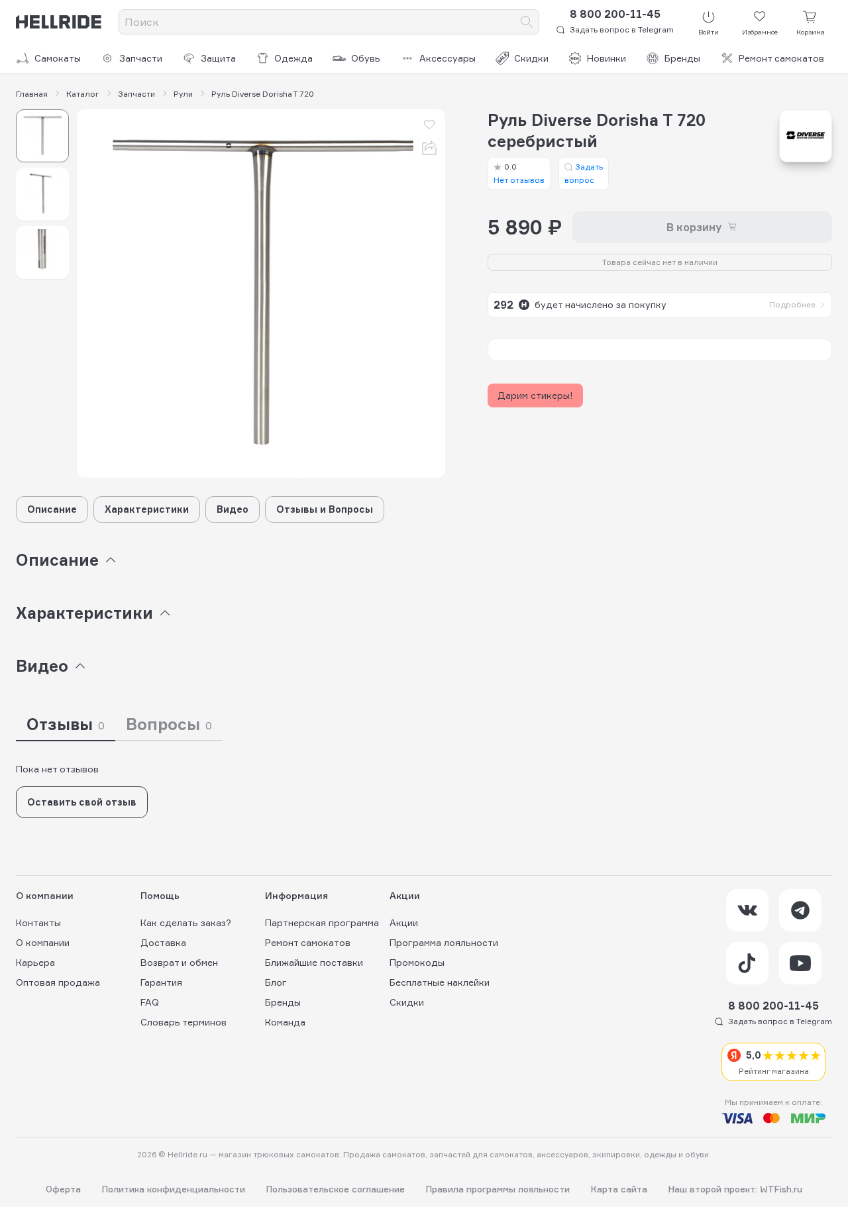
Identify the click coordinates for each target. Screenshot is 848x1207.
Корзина (810, 32)
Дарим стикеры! (535, 395)
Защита (218, 58)
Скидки (531, 58)
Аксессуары (447, 58)
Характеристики (147, 509)
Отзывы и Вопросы (324, 509)
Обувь (365, 58)
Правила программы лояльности (498, 1189)
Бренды (682, 58)
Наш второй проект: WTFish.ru (735, 1189)
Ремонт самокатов (781, 58)
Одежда (293, 58)
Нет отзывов (519, 173)
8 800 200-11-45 (615, 14)
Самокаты (57, 58)
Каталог (82, 94)
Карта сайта (619, 1189)
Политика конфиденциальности (173, 1189)
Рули (183, 94)
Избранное (760, 32)
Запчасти (140, 58)
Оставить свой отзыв (81, 802)
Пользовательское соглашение (335, 1189)
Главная (32, 94)
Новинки (606, 58)
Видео (232, 509)
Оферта (63, 1189)
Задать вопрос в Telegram (622, 29)
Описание (52, 509)
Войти (708, 32)
